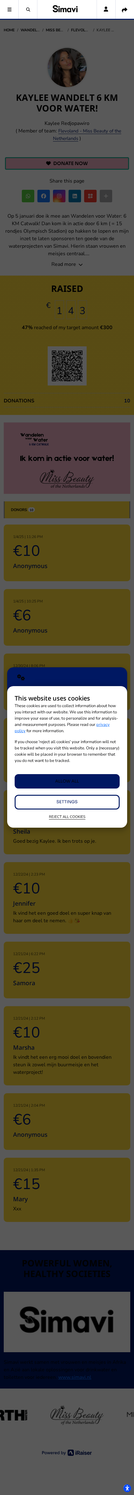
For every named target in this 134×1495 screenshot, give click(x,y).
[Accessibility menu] (127, 1488)
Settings (67, 801)
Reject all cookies (67, 816)
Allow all (67, 781)
